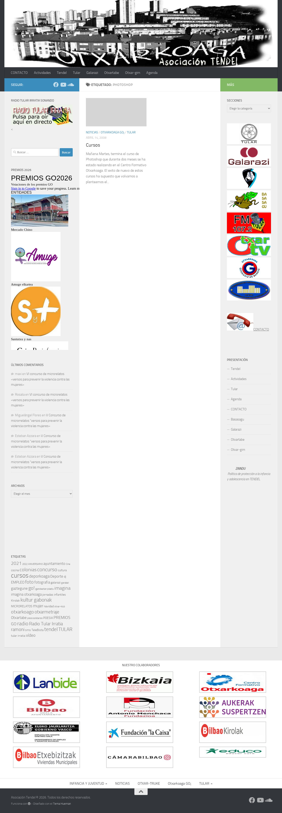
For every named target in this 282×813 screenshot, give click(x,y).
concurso (47, 569)
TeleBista (38, 630)
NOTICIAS (92, 132)
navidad (49, 606)
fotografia (42, 582)
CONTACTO (19, 73)
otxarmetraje (47, 612)
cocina (15, 570)
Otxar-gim (132, 73)
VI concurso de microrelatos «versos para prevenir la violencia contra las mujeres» (40, 379)
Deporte (56, 576)
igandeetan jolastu (44, 588)
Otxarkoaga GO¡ (112, 132)
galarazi (56, 582)
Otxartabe (111, 73)
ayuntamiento (54, 563)
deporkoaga (39, 576)
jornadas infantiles (54, 595)
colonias (28, 570)
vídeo (30, 635)
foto (29, 582)
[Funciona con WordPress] (29, 803)
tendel (51, 629)
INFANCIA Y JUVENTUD (87, 783)
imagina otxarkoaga (26, 594)
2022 (25, 564)
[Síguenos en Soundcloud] (70, 84)
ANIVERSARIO (35, 564)
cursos (19, 575)
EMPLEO (17, 582)
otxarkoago (22, 612)
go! (31, 588)
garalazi (65, 582)
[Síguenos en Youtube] (63, 84)
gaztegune (19, 588)
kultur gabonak (36, 600)
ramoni (17, 629)
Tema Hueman (62, 803)
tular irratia (18, 636)
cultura (62, 570)
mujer (38, 605)
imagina (62, 588)
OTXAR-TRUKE (149, 783)
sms (28, 630)
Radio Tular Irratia (46, 623)
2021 (16, 563)
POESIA (48, 618)
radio (22, 623)
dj (65, 576)
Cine (68, 564)
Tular (76, 73)
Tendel (62, 73)
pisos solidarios (35, 618)
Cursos (93, 145)
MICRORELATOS (21, 606)
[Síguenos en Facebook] (56, 84)
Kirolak (15, 600)
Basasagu (237, 419)
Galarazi (92, 73)
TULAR (131, 132)
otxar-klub (59, 606)
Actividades (42, 73)
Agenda (152, 73)
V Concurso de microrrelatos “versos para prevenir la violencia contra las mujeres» (38, 420)
